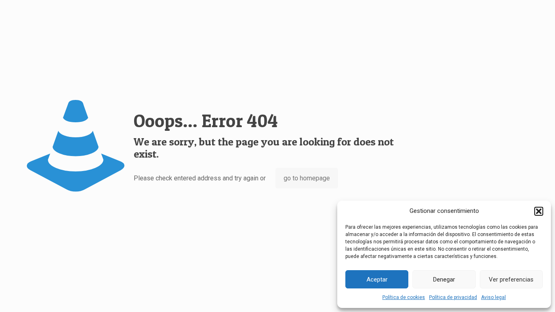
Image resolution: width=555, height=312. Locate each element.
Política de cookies (403, 297)
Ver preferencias (511, 279)
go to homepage (307, 178)
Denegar (444, 279)
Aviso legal (493, 297)
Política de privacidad (453, 297)
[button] (539, 211)
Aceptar (377, 279)
